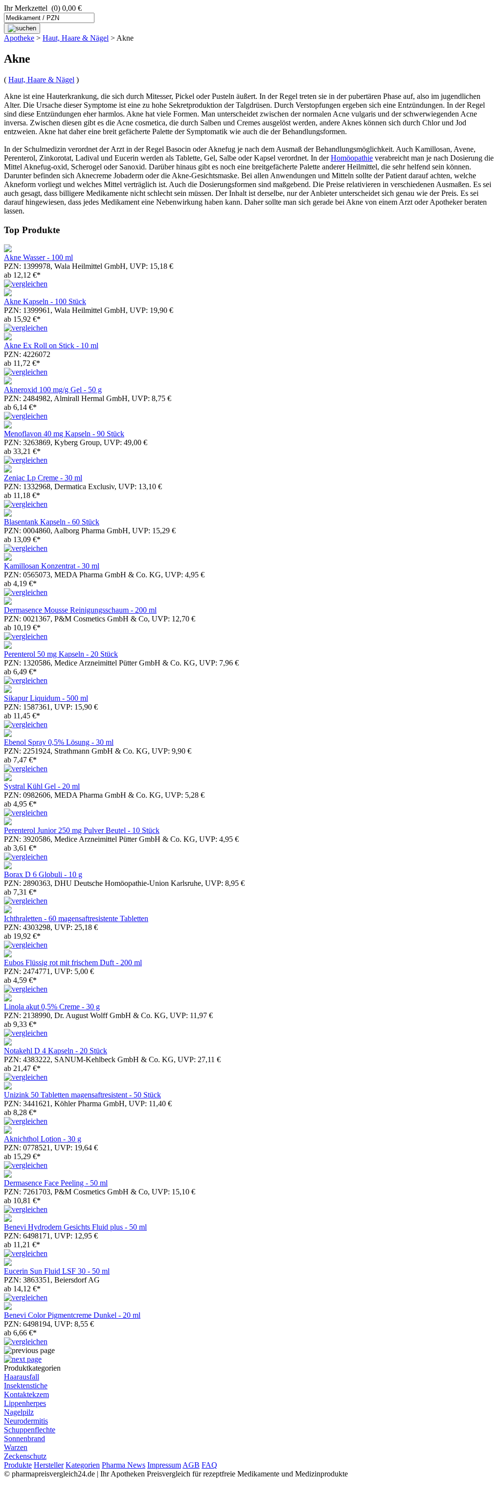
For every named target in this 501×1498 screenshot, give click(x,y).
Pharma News (123, 1465)
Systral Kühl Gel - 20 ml (42, 786)
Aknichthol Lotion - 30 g (42, 1139)
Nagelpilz (19, 1412)
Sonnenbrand (24, 1438)
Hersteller (49, 1465)
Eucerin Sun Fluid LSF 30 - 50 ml (57, 1271)
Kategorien (83, 1465)
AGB (191, 1465)
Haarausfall (21, 1377)
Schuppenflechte (29, 1430)
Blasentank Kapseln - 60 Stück (51, 522)
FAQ (209, 1465)
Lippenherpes (25, 1403)
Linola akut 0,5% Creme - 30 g (52, 1006)
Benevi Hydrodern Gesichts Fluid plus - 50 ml (75, 1227)
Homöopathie (352, 158)
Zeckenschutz (25, 1456)
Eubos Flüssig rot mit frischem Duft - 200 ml (73, 962)
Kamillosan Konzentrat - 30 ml (51, 566)
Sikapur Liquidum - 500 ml (46, 698)
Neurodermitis (26, 1421)
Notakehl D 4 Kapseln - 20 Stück (55, 1050)
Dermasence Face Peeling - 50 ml (56, 1183)
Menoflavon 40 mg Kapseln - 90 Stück (64, 433)
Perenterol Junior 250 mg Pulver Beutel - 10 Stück (81, 830)
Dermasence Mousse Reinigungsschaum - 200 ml (80, 610)
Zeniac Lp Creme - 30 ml (43, 478)
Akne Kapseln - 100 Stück (45, 301)
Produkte (18, 1465)
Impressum (164, 1465)
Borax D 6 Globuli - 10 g (43, 874)
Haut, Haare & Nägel (76, 38)
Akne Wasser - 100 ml (38, 257)
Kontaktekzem (26, 1394)
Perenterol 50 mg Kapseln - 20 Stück (61, 654)
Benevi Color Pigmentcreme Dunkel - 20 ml (72, 1315)
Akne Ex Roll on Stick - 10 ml (51, 345)
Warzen (15, 1447)
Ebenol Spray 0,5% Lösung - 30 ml (59, 742)
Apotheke (19, 38)
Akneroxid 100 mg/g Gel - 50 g (53, 389)
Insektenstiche (25, 1385)
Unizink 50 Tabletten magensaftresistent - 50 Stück (82, 1095)
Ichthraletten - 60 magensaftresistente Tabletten (76, 918)
